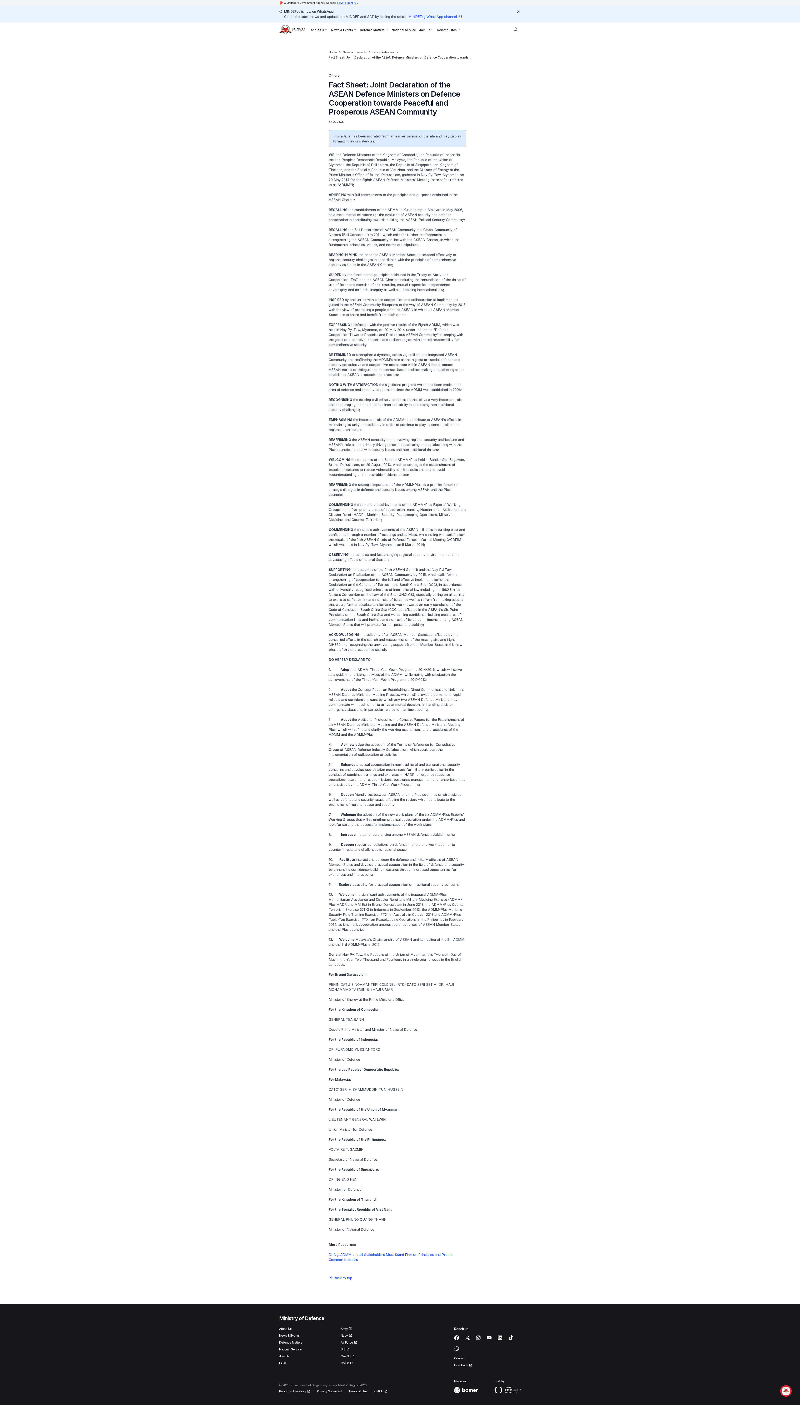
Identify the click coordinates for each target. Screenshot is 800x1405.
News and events (355, 52)
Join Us (284, 1356)
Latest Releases (383, 52)
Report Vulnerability (292, 1391)
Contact (459, 1358)
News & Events (289, 1335)
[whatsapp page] (456, 1348)
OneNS (346, 1356)
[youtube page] (489, 1337)
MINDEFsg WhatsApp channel (432, 17)
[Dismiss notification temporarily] (518, 12)
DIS (343, 1349)
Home (333, 52)
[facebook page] (456, 1337)
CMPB (345, 1363)
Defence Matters (290, 1342)
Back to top (343, 1278)
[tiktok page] (510, 1337)
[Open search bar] (516, 30)
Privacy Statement (329, 1391)
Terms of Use (358, 1391)
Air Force (347, 1342)
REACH (378, 1391)
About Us (285, 1328)
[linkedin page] (500, 1337)
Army (344, 1328)
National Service (404, 30)
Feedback (461, 1365)
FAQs (282, 1363)
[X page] (467, 1337)
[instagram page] (478, 1337)
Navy (344, 1335)
